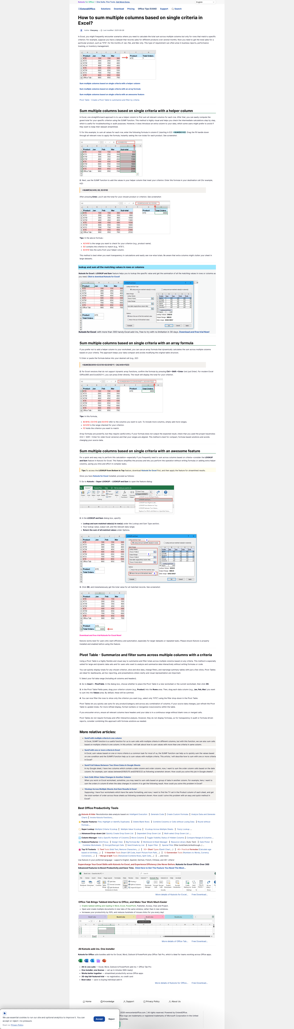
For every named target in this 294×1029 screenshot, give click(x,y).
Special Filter (167, 845)
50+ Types (151, 849)
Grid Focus (103, 842)
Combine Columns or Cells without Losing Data (173, 822)
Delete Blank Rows (141, 822)
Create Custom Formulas (177, 814)
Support (164, 9)
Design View (117, 842)
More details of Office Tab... (175, 941)
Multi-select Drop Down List (176, 833)
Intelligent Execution (138, 814)
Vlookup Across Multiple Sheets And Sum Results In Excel (111, 789)
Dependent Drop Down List (149, 833)
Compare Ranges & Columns (199, 838)
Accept (99, 1019)
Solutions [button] (105, 9)
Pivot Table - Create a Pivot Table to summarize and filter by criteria (109, 100)
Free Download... (200, 894)
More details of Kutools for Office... (171, 983)
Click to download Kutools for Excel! (103, 276)
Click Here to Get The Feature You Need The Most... (160, 868)
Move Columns (137, 838)
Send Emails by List (135, 845)
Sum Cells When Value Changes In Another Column (108, 777)
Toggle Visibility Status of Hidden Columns (165, 838)
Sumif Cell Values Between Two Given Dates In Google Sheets (112, 765)
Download (119, 9)
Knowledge (108, 1001)
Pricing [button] (130, 9)
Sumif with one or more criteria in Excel (102, 750)
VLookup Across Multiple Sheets (159, 829)
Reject (112, 1019)
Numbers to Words (192, 852)
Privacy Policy (153, 1001)
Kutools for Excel (149, 470)
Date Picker (205, 842)
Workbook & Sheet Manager (155, 842)
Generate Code (157, 814)
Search (178, 9)
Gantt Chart (165, 849)
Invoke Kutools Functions (101, 817)
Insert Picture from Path (146, 852)
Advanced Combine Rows (130, 856)
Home (88, 1001)
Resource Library (178, 842)
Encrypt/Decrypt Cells (114, 845)
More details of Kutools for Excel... (171, 894)
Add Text (114, 849)
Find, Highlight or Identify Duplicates (114, 822)
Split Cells (146, 856)
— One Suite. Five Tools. (104, 2)
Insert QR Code (128, 852)
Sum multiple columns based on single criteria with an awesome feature (112, 94)
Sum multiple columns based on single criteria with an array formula (110, 89)
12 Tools (103, 849)
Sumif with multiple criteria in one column (103, 738)
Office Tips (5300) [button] (147, 9)
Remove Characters (127, 849)
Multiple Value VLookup (131, 829)
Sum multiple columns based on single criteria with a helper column (110, 83)
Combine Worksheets (92, 845)
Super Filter (153, 845)
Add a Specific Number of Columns (113, 838)
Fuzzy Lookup (183, 829)
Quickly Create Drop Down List (119, 833)
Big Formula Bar (133, 842)
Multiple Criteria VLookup (106, 829)
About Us (176, 1001)
